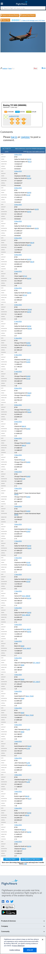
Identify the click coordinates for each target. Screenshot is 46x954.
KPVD (16, 494)
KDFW (29, 159)
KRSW (29, 309)
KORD (28, 343)
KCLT (29, 779)
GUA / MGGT (26, 629)
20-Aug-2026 (18, 388)
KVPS (36, 209)
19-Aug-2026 (18, 455)
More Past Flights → (11, 859)
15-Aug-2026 (18, 674)
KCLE (29, 161)
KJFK (28, 729)
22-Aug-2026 (18, 254)
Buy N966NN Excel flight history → (31, 859)
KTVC (25, 276)
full (13, 68)
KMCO (24, 426)
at (31, 112)
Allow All (30, 950)
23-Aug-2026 (18, 188)
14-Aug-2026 (18, 741)
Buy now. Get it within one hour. (36, 151)
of (20, 112)
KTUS (23, 460)
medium (4, 68)
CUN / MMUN (26, 596)
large (9, 68)
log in (14, 136)
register (25, 136)
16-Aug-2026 (18, 608)
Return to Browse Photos (10, 15)
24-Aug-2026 (18, 154)
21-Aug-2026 (18, 321)
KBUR (32, 243)
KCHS (28, 176)
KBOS (27, 796)
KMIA (22, 646)
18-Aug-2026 (18, 506)
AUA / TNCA (29, 696)
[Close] (42, 939)
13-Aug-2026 (18, 808)
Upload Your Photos (28, 15)
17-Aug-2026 (18, 541)
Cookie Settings (14, 950)
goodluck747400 (14, 116)
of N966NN (9, 112)
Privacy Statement (18, 945)
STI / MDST (36, 663)
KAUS (29, 393)
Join (25, 864)
